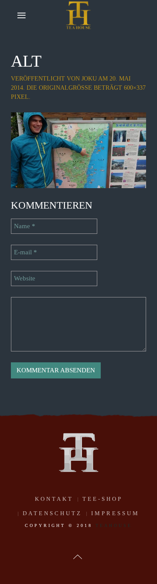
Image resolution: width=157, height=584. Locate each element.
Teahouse (114, 525)
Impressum (115, 513)
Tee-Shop (102, 499)
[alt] (78, 149)
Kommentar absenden (56, 370)
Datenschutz (52, 513)
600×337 (135, 87)
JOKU (89, 78)
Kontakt (54, 499)
